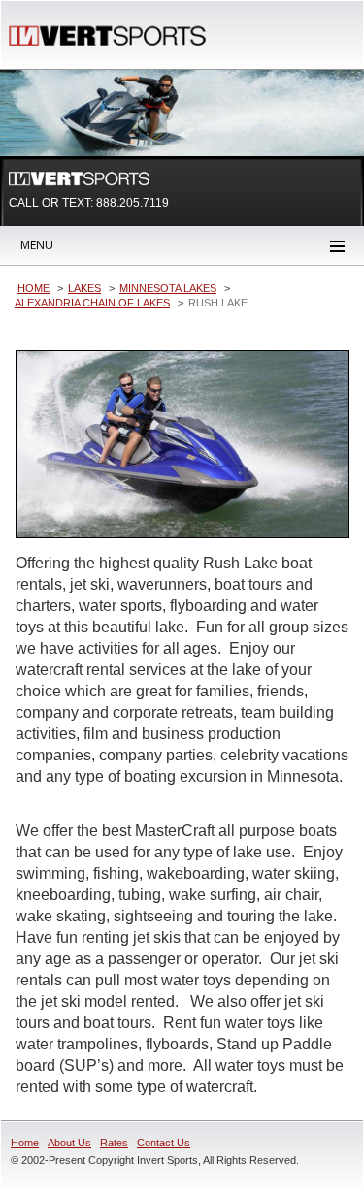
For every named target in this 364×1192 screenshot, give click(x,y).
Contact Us (163, 1142)
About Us (69, 1142)
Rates (114, 1142)
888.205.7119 (132, 202)
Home (25, 1142)
